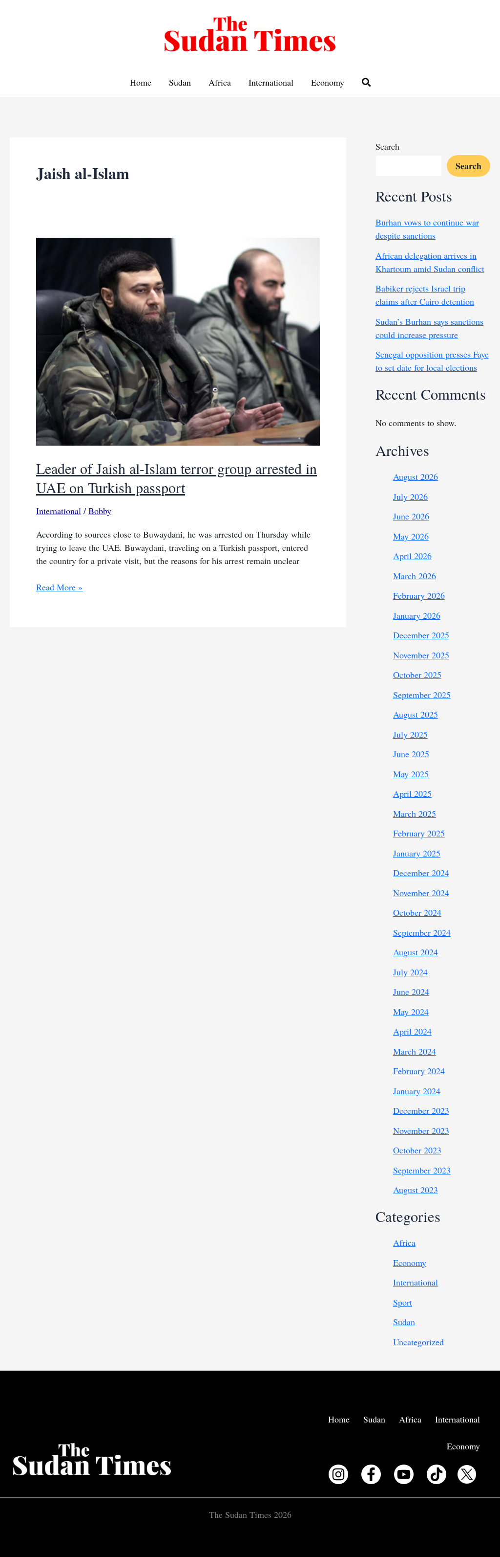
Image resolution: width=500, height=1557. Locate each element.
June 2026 (411, 516)
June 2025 (411, 754)
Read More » (59, 587)
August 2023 (415, 1190)
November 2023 (421, 1130)
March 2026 (414, 576)
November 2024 (421, 893)
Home (140, 82)
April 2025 (412, 793)
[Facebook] (371, 1474)
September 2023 (422, 1170)
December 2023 (421, 1110)
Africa (219, 82)
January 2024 (416, 1091)
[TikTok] (436, 1474)
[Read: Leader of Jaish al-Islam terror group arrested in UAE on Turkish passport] (178, 340)
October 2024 (417, 912)
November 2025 (421, 655)
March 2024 (414, 1051)
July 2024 (410, 972)
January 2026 (416, 615)
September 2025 (422, 694)
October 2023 (417, 1150)
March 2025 (414, 813)
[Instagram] (338, 1474)
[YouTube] (404, 1474)
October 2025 (417, 674)
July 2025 (410, 734)
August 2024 (415, 952)
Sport (402, 1302)
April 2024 (412, 1031)
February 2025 (419, 833)
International (271, 82)
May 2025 (411, 774)
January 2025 (416, 853)
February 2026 (419, 595)
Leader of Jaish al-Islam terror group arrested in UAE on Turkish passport (176, 477)
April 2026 (412, 556)
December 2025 (421, 635)
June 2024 (411, 991)
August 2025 (415, 714)
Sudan (180, 82)
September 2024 (422, 932)
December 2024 (421, 873)
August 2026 (415, 476)
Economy (327, 82)
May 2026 (411, 536)
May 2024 (411, 1011)
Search (387, 146)
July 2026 (410, 496)
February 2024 (419, 1071)
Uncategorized (418, 1342)
